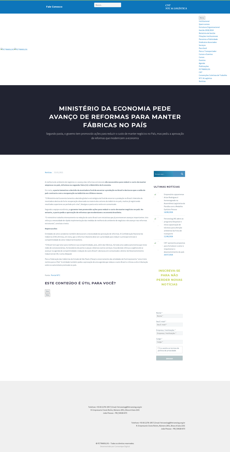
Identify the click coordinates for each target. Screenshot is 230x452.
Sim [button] (47, 291)
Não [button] (47, 295)
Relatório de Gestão (207, 33)
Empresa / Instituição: (166, 330)
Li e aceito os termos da (168, 349)
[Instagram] (79, 6)
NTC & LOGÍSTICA (176, 8)
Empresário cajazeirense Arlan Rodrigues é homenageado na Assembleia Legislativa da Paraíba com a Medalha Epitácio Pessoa (174, 202)
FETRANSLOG (204, 69)
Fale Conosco (54, 6)
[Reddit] (64, 305)
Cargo (159, 339)
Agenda (202, 63)
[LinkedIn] (60, 305)
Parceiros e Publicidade (208, 39)
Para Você (203, 48)
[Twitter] (50, 305)
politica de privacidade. (167, 350)
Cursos (201, 57)
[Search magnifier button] (182, 174)
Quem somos (204, 24)
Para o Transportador (207, 51)
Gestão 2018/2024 (206, 30)
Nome (159, 313)
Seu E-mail (161, 321)
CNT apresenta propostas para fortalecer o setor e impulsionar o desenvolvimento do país (174, 247)
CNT (167, 5)
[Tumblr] (57, 305)
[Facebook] (76, 6)
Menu (202, 18)
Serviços (202, 45)
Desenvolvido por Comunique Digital (115, 446)
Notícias (202, 81)
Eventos (202, 60)
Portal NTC (55, 275)
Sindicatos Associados (208, 42)
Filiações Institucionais (208, 36)
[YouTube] (87, 6)
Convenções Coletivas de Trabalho (213, 75)
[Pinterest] (83, 6)
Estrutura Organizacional (209, 27)
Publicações (204, 66)
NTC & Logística (205, 78)
